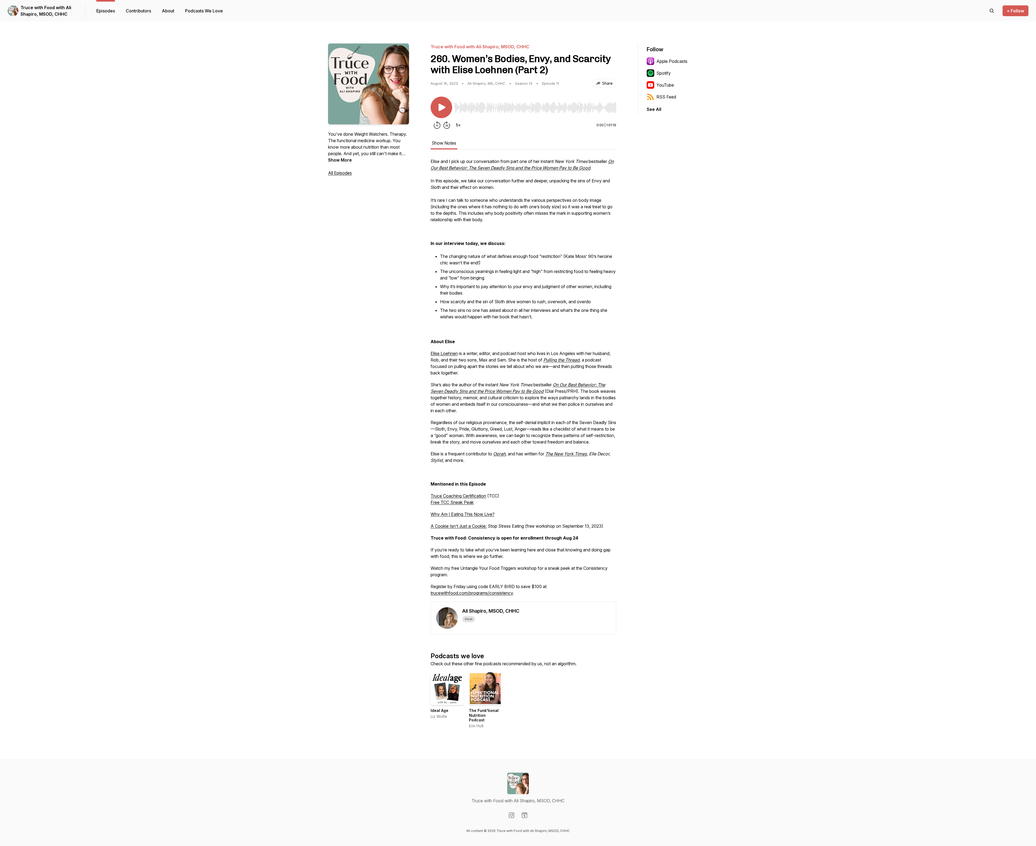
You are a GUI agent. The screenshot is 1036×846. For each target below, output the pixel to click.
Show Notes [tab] (444, 143)
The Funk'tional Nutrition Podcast (484, 715)
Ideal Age (439, 710)
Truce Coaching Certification (458, 496)
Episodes (105, 10)
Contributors (138, 10)
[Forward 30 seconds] (447, 125)
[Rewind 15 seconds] (437, 125)
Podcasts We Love (204, 10)
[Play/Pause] (441, 107)
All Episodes (340, 173)
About (168, 10)
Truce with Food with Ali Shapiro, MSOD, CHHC (46, 11)
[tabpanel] (523, 380)
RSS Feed (666, 97)
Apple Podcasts (671, 61)
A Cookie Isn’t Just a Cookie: (459, 526)
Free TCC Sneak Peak (452, 502)
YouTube (665, 85)
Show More (340, 160)
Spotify (663, 73)
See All (654, 109)
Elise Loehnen (444, 353)
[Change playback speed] (458, 125)
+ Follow (1015, 10)
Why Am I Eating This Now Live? (463, 514)
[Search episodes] (992, 11)
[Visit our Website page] (524, 815)
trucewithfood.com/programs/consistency (472, 593)
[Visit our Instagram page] (511, 815)
